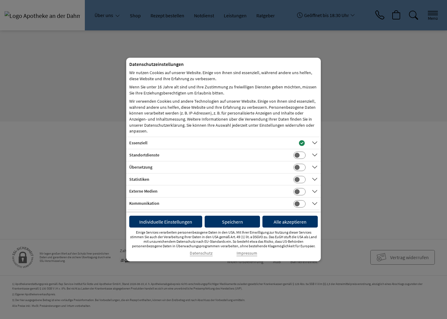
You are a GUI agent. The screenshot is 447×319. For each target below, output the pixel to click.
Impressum (247, 253)
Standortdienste (144, 155)
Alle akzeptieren (290, 222)
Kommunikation (144, 203)
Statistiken (139, 179)
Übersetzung (140, 167)
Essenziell (138, 143)
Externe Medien (143, 191)
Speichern (232, 222)
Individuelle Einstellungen (165, 222)
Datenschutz (201, 253)
